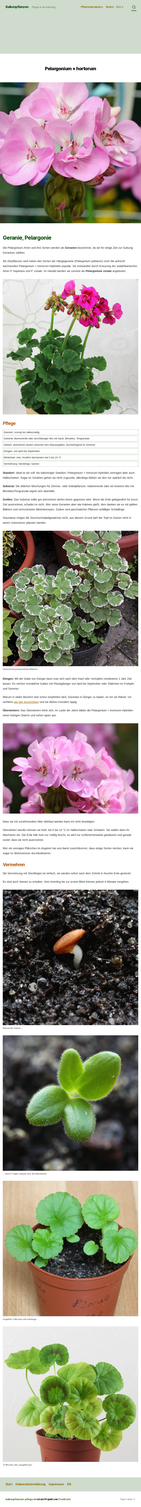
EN (69, 1484)
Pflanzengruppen (91, 6)
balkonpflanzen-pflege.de (21, 1499)
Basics (110, 6)
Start (9, 1484)
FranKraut (64, 1499)
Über (118, 6)
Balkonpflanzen (17, 7)
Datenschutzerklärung (30, 1484)
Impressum (56, 1484)
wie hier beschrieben (26, 701)
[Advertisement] (70, 34)
